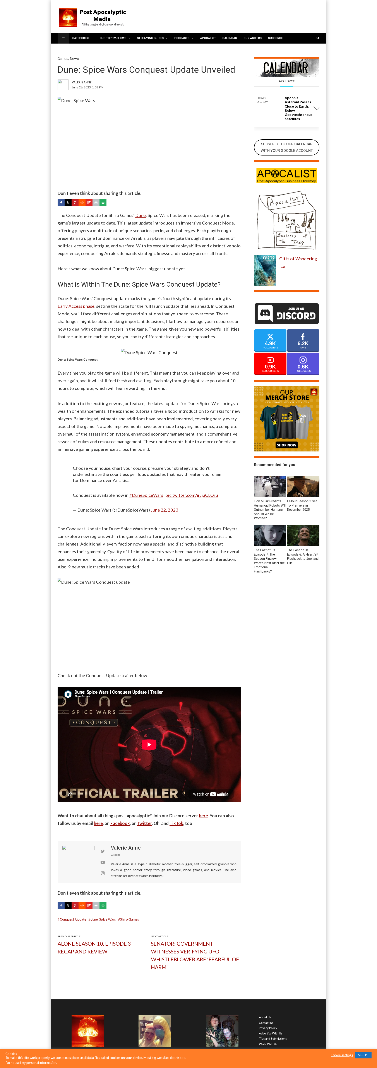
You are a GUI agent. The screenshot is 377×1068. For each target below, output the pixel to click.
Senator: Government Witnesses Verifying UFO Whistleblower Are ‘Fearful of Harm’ (195, 955)
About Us (265, 1017)
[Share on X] (68, 202)
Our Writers (252, 38)
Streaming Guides (150, 38)
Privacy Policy (268, 1028)
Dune (140, 215)
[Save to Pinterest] (75, 202)
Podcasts (181, 38)
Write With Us (268, 1044)
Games (63, 59)
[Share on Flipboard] (89, 202)
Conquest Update (73, 919)
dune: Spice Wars (103, 919)
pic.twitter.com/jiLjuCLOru (192, 495)
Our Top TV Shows (113, 38)
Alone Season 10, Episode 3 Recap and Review (94, 947)
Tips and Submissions (273, 1038)
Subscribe (275, 38)
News (74, 59)
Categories (80, 38)
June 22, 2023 (164, 509)
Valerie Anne (126, 848)
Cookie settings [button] (342, 1055)
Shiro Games (129, 919)
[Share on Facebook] (61, 202)
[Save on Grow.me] (109, 202)
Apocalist (208, 38)
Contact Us (266, 1022)
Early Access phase (76, 306)
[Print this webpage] (96, 202)
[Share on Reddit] (82, 202)
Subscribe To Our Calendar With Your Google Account (287, 147)
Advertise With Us (270, 1033)
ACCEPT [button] (363, 1055)
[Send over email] (102, 202)
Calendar (229, 38)
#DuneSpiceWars (146, 495)
